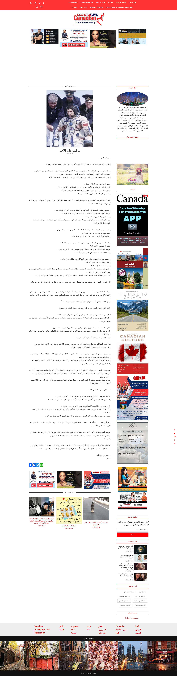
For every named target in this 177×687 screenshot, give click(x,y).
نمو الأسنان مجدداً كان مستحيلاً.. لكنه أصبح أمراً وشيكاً (126, 557)
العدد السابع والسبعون (124, 596)
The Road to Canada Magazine (120, 7)
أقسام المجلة (101, 2)
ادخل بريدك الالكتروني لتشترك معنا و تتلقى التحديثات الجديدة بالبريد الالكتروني (133, 523)
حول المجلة (132, 2)
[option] (44, 36)
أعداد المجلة (83, 7)
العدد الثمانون (142, 592)
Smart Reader (97, 7)
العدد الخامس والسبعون (140, 600)
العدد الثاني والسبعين (125, 605)
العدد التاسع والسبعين (129, 592)
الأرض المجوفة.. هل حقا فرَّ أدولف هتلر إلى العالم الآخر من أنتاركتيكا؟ (125, 547)
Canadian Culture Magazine (81, 2)
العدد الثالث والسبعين (141, 605)
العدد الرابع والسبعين (124, 600)
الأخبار (111, 2)
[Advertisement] (88, 66)
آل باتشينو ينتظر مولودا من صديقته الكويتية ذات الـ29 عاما (126, 575)
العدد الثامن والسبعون (140, 596)
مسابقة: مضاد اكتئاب (41, 526)
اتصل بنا (74, 7)
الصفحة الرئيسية (121, 2)
